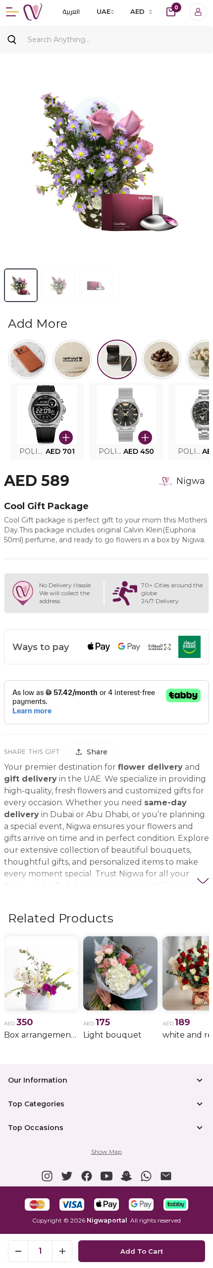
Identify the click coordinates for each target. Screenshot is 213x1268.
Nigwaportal (107, 1220)
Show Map (106, 1151)
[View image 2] (58, 285)
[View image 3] (96, 285)
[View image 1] (21, 285)
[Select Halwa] (161, 359)
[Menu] (12, 12)
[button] (47, 421)
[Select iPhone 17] (28, 359)
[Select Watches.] (117, 359)
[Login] (198, 12)
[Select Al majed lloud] (72, 359)
